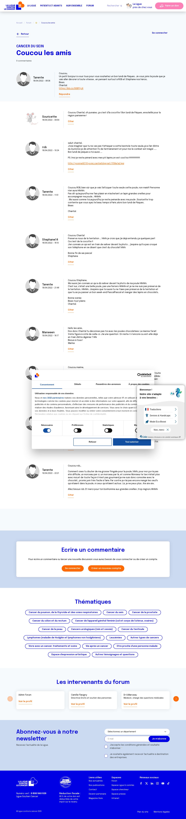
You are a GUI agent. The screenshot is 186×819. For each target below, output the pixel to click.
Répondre (64, 94)
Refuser (92, 442)
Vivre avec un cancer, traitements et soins (53, 646)
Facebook (141, 783)
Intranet (115, 798)
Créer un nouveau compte (106, 568)
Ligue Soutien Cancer (27, 796)
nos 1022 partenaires (53, 398)
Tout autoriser (132, 442)
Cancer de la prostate (144, 612)
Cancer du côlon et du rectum (49, 621)
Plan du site (142, 812)
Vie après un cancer (97, 646)
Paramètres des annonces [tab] (108, 384)
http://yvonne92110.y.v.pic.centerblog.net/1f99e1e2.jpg (96, 163)
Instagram (157, 783)
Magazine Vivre (96, 798)
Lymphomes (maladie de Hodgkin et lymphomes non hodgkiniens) (64, 638)
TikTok (168, 783)
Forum (90, 6)
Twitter (146, 783)
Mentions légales (162, 812)
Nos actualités (96, 781)
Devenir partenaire (97, 794)
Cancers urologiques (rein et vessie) (92, 629)
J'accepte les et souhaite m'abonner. (134, 746)
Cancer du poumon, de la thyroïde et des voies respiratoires (63, 612)
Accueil (19, 23)
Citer (71, 121)
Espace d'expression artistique (69, 654)
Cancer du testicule (132, 629)
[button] (176, 699)
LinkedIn (152, 783)
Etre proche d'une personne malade (137, 646)
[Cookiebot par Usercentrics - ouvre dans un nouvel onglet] (139, 375)
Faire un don (172, 6)
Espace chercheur (120, 790)
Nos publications (96, 785)
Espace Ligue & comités (123, 785)
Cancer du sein (30, 46)
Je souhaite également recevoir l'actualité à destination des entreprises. (139, 756)
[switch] (78, 430)
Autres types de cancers (145, 638)
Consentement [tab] (47, 384)
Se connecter (159, 33)
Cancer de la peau (52, 629)
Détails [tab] (77, 384)
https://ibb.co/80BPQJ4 (71, 88)
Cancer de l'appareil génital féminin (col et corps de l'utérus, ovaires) (114, 621)
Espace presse (119, 794)
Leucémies (116, 638)
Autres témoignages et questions (115, 654)
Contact (93, 790)
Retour (25, 34)
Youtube (162, 783)
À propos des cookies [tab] (139, 384)
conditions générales (136, 745)
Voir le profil (25, 701)
